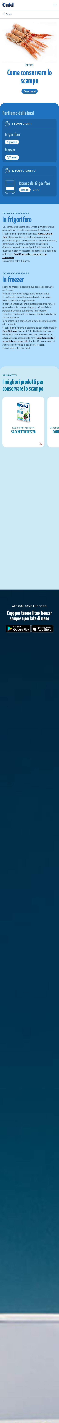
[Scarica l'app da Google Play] (18, 628)
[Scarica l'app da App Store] (42, 628)
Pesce (9, 14)
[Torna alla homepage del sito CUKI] (8, 5)
